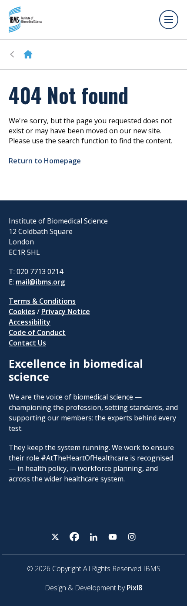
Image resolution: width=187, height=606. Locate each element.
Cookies (22, 311)
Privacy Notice (65, 311)
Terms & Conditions (42, 301)
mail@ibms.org (40, 282)
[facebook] (74, 536)
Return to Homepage (45, 161)
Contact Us (27, 343)
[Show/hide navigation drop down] (168, 19)
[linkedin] (93, 536)
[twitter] (55, 536)
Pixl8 (134, 587)
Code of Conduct (37, 332)
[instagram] (131, 536)
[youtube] (112, 536)
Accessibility (29, 322)
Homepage (28, 54)
